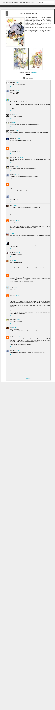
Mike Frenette (13, 336)
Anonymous (34, 72)
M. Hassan (12, 148)
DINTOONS (12, 275)
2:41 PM (17, 90)
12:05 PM (14, 327)
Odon (11, 205)
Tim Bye (11, 287)
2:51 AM (16, 275)
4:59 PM (15, 99)
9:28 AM (17, 295)
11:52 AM (15, 205)
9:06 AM (17, 174)
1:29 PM (17, 82)
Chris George (13, 252)
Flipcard (7, 6)
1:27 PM (17, 220)
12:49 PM (18, 336)
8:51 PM (15, 114)
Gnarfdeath (12, 166)
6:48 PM (14, 233)
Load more (28, 378)
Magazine (12, 6)
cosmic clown (13, 138)
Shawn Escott (13, 243)
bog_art (11, 114)
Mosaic (16, 6)
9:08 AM (17, 184)
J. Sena (11, 99)
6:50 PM (18, 243)
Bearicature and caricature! (28, 14)
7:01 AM (17, 350)
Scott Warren (12, 82)
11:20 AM (17, 196)
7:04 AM (16, 148)
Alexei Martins (13, 319)
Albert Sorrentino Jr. (14, 157)
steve (11, 233)
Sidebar (21, 6)
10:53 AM (18, 319)
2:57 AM (18, 138)
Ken (10, 260)
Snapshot (26, 6)
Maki (11, 327)
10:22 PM (18, 252)
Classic (2, 6)
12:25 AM (14, 260)
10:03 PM (14, 122)
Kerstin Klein (12, 130)
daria (11, 122)
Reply (11, 86)
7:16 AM (21, 157)
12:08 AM (18, 130)
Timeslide (31, 6)
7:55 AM (16, 166)
